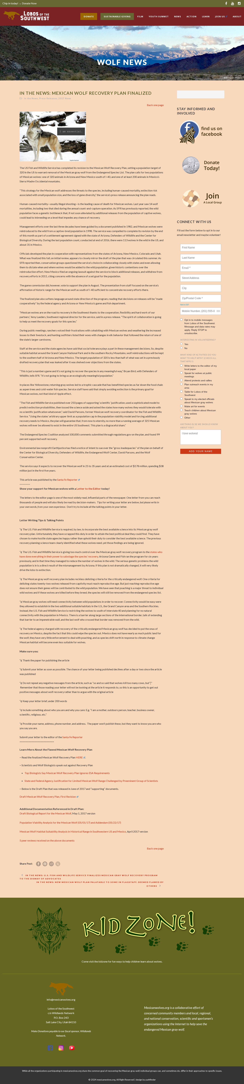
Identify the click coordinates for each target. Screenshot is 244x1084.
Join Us (220, 16)
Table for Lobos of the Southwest (195, 393)
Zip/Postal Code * (191, 296)
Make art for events (194, 406)
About (237, 16)
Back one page (155, 105)
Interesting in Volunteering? (198, 340)
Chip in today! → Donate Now (19, 3)
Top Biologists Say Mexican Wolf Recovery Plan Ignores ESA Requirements (67, 773)
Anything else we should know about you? (199, 426)
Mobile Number (190, 309)
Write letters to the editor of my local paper (200, 367)
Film (140, 16)
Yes (186, 344)
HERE (79, 757)
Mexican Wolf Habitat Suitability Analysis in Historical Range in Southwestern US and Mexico (73, 831)
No (185, 348)
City (184, 286)
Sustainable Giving (117, 16)
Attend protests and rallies (198, 380)
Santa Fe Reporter (67, 479)
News (177, 16)
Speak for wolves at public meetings (198, 375)
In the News (31, 98)
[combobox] (218, 311)
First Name (188, 246)
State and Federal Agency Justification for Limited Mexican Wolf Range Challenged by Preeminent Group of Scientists (91, 780)
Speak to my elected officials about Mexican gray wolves (199, 401)
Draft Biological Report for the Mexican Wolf (45, 813)
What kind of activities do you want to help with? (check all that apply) (198, 358)
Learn (206, 16)
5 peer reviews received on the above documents (47, 840)
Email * (185, 266)
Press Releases (48, 98)
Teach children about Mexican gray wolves (200, 412)
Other (187, 417)
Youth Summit (159, 16)
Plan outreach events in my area (198, 386)
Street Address (191, 276)
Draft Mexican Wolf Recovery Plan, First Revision (48, 796)
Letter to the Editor (89, 488)
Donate (89, 16)
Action (192, 16)
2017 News (64, 98)
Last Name (187, 256)
